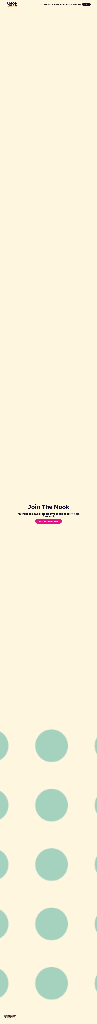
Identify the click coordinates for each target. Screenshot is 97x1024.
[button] (48, 521)
